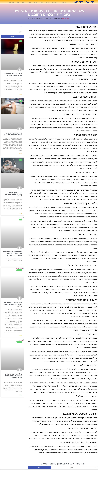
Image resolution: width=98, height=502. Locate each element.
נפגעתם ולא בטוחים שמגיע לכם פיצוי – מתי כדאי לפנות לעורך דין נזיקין (12, 253)
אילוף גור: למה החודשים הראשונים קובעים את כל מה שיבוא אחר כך (13, 375)
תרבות (29, 2)
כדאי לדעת (11, 2)
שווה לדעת (55, 2)
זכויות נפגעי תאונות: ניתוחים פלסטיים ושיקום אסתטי (13, 194)
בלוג (18, 2)
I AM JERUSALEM (83, 2)
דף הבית (69, 18)
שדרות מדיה (64, 2)
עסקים (36, 2)
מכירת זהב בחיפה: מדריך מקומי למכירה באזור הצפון (49, 481)
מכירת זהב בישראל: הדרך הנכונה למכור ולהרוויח (49, 478)
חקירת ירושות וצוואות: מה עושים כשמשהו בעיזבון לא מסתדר (13, 304)
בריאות (48, 2)
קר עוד (20, 94)
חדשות (23, 2)
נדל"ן (41, 2)
